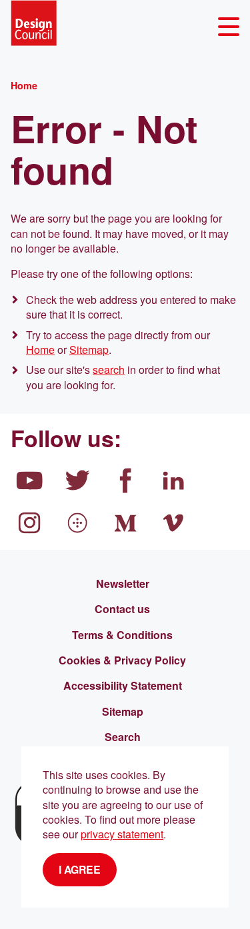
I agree (80, 869)
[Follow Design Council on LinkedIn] (173, 480)
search (109, 369)
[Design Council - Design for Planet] (34, 23)
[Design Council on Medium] (125, 523)
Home (40, 349)
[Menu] (228, 27)
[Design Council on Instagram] (29, 523)
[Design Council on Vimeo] (173, 523)
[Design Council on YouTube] (29, 480)
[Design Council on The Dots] (77, 523)
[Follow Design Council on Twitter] (77, 480)
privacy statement (122, 834)
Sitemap (89, 349)
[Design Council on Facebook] (125, 480)
